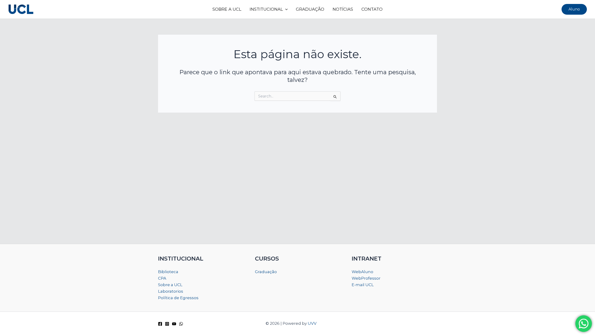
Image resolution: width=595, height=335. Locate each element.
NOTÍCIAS (343, 9)
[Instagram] (167, 324)
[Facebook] (160, 324)
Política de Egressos (178, 297)
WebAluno (362, 271)
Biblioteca (168, 271)
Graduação (266, 271)
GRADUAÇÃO (310, 9)
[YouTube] (174, 324)
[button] (285, 9)
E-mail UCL (363, 284)
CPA (162, 278)
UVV (312, 323)
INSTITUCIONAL (266, 9)
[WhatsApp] (181, 324)
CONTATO (372, 9)
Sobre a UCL (170, 284)
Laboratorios (170, 291)
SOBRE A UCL (226, 9)
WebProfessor (366, 278)
